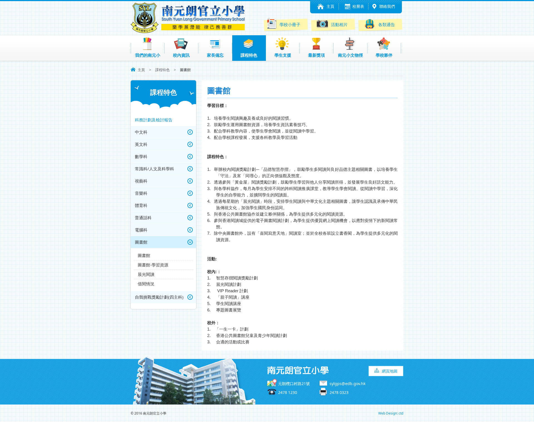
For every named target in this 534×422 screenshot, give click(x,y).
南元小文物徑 (350, 55)
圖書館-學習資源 (153, 265)
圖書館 (144, 255)
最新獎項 (316, 55)
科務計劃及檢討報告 (153, 120)
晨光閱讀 (146, 274)
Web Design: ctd (390, 413)
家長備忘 (215, 55)
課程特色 (249, 55)
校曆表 (358, 6)
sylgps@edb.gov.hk (347, 383)
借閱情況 (146, 283)
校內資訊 (181, 55)
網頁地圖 (389, 371)
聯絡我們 (387, 6)
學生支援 (283, 55)
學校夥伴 (384, 55)
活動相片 (339, 24)
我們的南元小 (147, 55)
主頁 (330, 6)
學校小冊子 (290, 24)
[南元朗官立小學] (145, 31)
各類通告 (386, 24)
